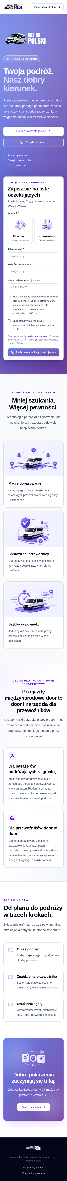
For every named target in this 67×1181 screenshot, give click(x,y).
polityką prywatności (38, 336)
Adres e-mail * (16, 249)
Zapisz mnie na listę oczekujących (36, 352)
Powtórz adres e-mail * (21, 264)
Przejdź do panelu (36, 142)
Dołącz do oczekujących (31, 131)
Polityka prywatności (33, 1167)
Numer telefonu (24, 280)
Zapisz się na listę (31, 1107)
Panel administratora (45, 7)
